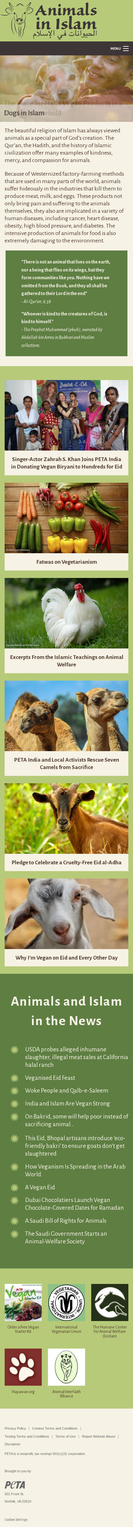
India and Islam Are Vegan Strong (67, 1103)
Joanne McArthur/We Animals (22, 645)
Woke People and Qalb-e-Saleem (66, 1090)
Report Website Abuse (98, 1436)
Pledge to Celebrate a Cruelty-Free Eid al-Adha (66, 863)
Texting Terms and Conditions (27, 1436)
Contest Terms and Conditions (55, 1428)
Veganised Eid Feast (50, 1078)
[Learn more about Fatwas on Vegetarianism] (66, 517)
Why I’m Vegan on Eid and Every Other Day (66, 958)
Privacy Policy (15, 1428)
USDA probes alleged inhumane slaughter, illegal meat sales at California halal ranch (76, 1057)
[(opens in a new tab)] (66, 414)
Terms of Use (65, 1436)
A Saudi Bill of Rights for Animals (65, 1220)
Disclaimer (12, 1444)
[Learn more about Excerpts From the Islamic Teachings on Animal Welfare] (66, 612)
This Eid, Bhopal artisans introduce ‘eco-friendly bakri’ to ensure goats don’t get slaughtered (75, 1146)
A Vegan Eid (40, 1187)
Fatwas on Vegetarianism (66, 562)
